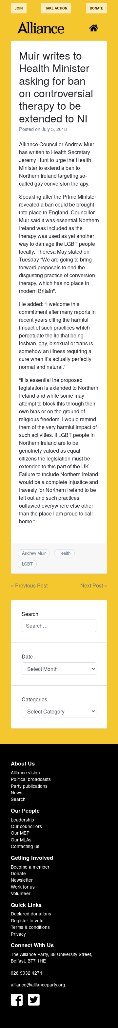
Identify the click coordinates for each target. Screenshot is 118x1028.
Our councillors (26, 826)
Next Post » (93, 585)
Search (18, 799)
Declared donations (31, 913)
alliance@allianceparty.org (38, 984)
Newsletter (22, 879)
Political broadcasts (31, 779)
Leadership (22, 819)
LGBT (27, 564)
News (16, 792)
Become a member (30, 866)
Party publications (29, 786)
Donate (96, 8)
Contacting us (25, 846)
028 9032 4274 (26, 972)
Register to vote (27, 920)
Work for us (23, 886)
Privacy (18, 933)
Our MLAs (21, 839)
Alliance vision (25, 772)
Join (19, 8)
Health (64, 553)
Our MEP (20, 832)
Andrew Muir (34, 553)
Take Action (56, 8)
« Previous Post (29, 585)
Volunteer (20, 893)
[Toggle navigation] (93, 27)
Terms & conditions (30, 927)
